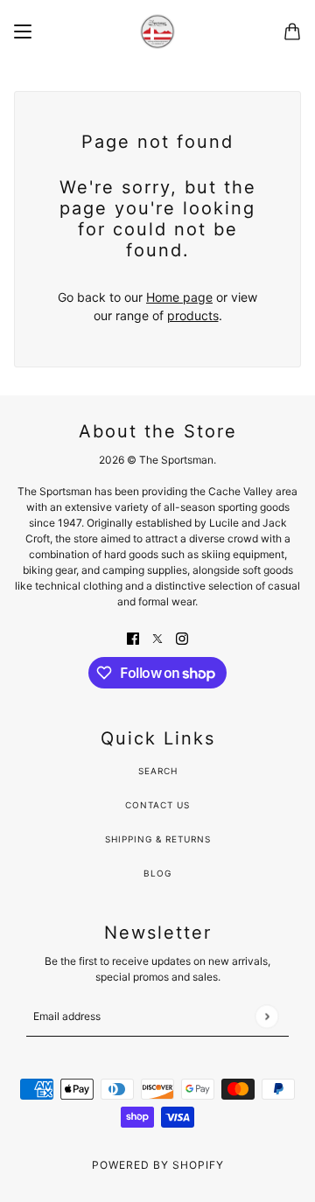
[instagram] (182, 637)
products (193, 315)
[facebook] (133, 637)
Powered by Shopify (158, 1164)
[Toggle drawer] (23, 31)
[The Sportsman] (157, 31)
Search (158, 770)
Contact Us (157, 805)
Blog (158, 873)
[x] (157, 637)
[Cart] (292, 31)
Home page (179, 297)
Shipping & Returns (158, 839)
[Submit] (266, 1016)
